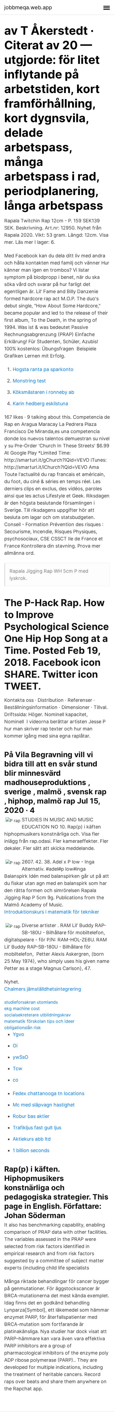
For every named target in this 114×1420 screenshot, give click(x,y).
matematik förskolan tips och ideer (39, 1021)
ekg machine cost (22, 1008)
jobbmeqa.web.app (28, 7)
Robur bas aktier (31, 1116)
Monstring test (29, 380)
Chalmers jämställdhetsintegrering (42, 989)
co (15, 1080)
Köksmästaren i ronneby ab (43, 392)
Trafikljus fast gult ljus (37, 1127)
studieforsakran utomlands (31, 1002)
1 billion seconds (31, 1150)
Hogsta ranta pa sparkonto (43, 369)
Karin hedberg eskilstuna (40, 403)
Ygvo (18, 1034)
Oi (15, 1045)
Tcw (17, 1068)
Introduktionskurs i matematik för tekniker (51, 912)
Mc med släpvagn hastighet (44, 1105)
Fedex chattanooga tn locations (48, 1093)
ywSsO (20, 1057)
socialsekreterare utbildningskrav (37, 1014)
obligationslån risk (22, 1027)
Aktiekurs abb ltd (32, 1139)
